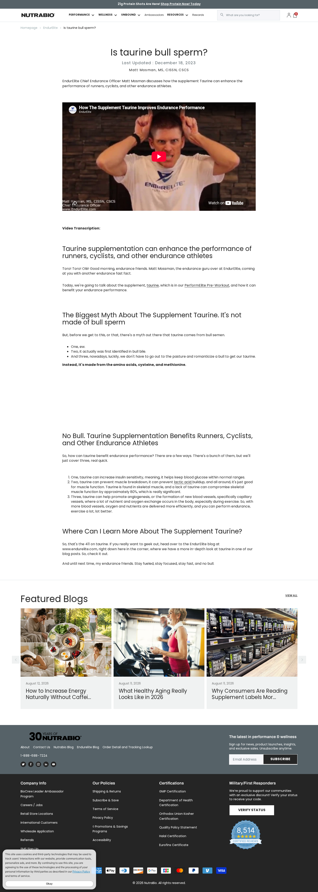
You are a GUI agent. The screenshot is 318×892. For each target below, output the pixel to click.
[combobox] (248, 15)
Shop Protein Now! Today (181, 4)
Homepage (29, 28)
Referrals (27, 840)
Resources (175, 15)
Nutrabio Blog (64, 747)
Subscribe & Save (106, 800)
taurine (153, 285)
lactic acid (183, 482)
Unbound (128, 15)
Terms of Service (105, 809)
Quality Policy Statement (178, 827)
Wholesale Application (37, 831)
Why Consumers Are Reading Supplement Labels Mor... (249, 694)
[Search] (222, 15)
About (25, 747)
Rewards (198, 15)
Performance (79, 15)
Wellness (105, 15)
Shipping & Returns (107, 791)
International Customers (39, 822)
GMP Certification (172, 791)
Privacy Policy (103, 817)
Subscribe (280, 759)
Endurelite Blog (88, 747)
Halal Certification (172, 836)
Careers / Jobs (32, 805)
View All (291, 596)
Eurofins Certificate (173, 845)
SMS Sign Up (30, 849)
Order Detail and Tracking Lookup (128, 747)
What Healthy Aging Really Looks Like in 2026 (153, 694)
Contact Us (41, 747)
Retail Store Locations (37, 814)
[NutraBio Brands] (53, 736)
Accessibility (102, 840)
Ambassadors (154, 15)
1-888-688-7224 (34, 755)
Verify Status (251, 810)
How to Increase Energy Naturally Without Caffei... (58, 694)
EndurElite (50, 28)
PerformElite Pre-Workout (207, 285)
